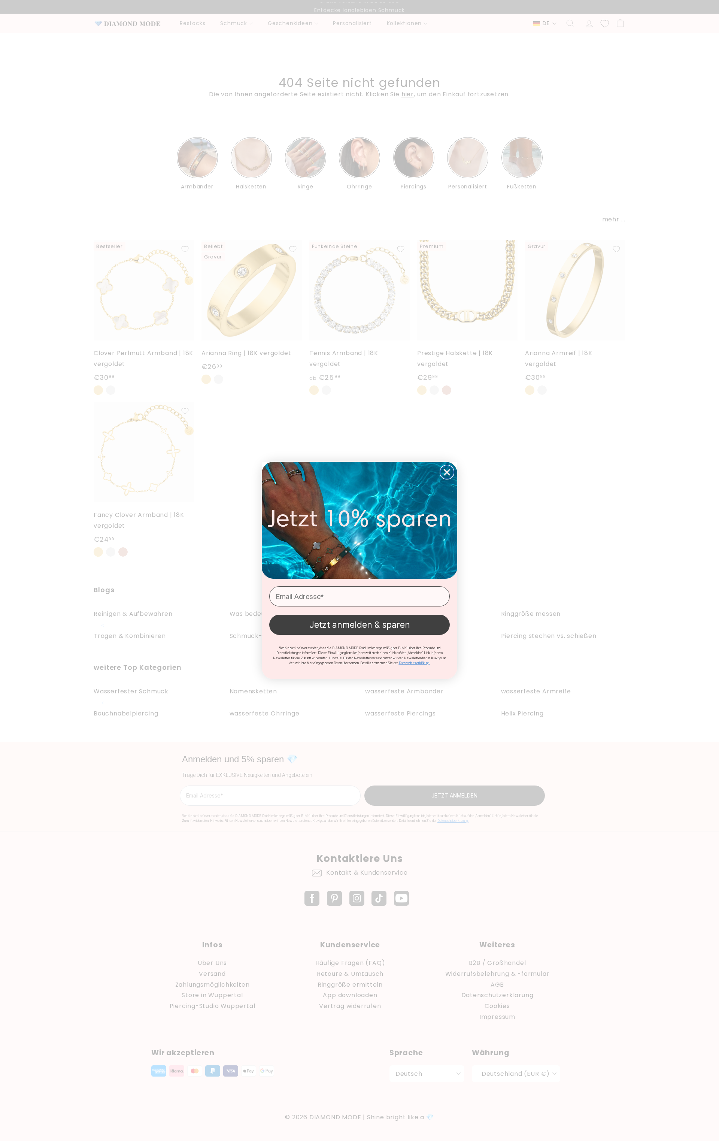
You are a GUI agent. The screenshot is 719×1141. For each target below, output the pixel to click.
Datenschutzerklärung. (414, 663)
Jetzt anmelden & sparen (359, 625)
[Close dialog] (446, 472)
